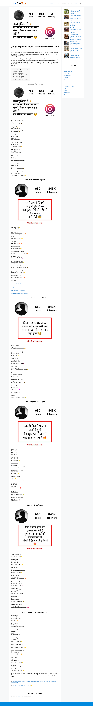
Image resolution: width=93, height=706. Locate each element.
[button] (80, 3)
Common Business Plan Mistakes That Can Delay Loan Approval (75, 55)
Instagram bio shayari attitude (28, 681)
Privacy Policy (78, 704)
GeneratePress (28, 704)
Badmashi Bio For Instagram (18, 290)
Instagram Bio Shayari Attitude (21, 74)
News (65, 90)
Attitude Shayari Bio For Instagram (22, 79)
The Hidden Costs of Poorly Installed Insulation (75, 24)
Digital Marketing (68, 71)
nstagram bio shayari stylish (39, 681)
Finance (66, 79)
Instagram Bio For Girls (16, 287)
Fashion (66, 77)
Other (76, 3)
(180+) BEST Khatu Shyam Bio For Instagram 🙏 (22, 685)
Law (65, 88)
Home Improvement (69, 86)
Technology (67, 92)
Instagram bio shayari (17, 681)
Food (65, 82)
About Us (65, 704)
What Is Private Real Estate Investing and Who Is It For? (75, 43)
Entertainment (67, 75)
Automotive (67, 69)
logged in (19, 696)
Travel (65, 94)
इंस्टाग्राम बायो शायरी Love (19, 77)
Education (66, 73)
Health (65, 84)
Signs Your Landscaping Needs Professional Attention (75, 11)
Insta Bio (52, 3)
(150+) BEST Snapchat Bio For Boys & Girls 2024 (22, 684)
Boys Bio (64, 3)
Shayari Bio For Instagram (18, 73)
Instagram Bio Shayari (17, 71)
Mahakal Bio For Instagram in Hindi (19, 293)
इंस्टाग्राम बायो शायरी (14, 682)
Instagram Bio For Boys (16, 283)
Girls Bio (70, 3)
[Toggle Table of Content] (27, 70)
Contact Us (71, 704)
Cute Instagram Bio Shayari (18, 76)
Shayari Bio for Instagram (51, 681)
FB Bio (57, 3)
